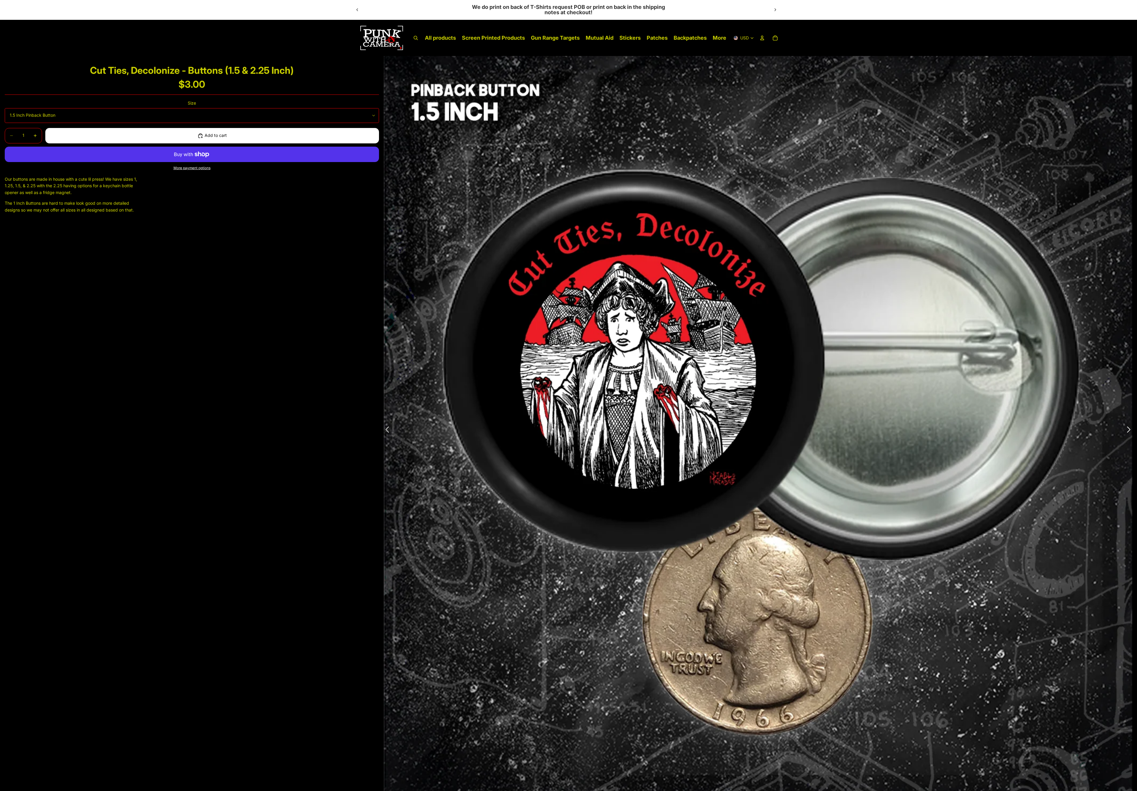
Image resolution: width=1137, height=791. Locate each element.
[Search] (415, 37)
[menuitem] (719, 38)
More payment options (192, 168)
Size (192, 103)
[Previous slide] (357, 9)
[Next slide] (775, 9)
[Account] (762, 37)
